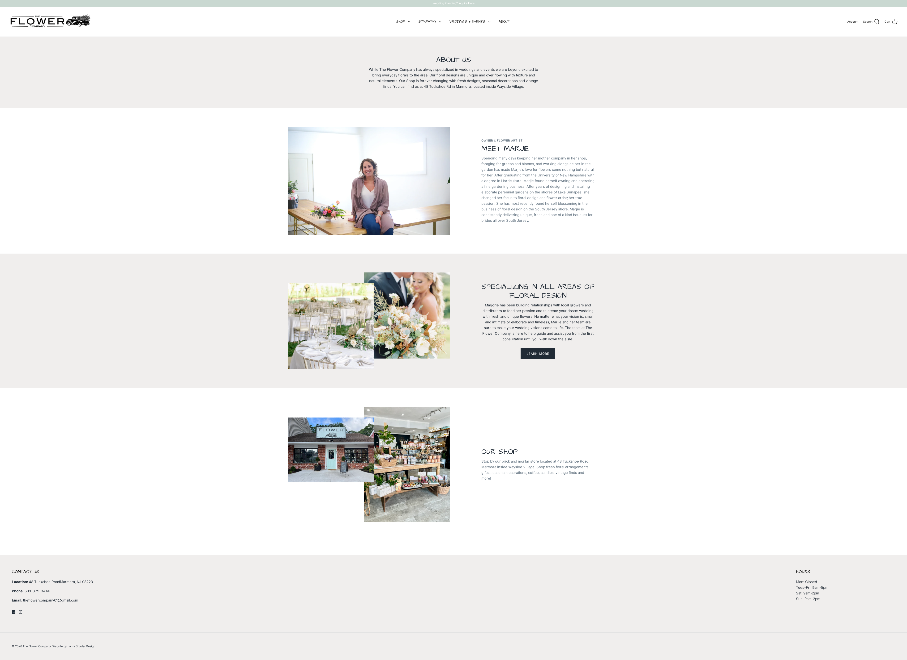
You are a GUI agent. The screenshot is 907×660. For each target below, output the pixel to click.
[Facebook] (13, 612)
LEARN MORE (538, 353)
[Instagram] (20, 612)
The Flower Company (37, 646)
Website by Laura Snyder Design (73, 646)
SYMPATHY (427, 21)
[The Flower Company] (50, 22)
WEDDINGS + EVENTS (467, 21)
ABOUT (504, 21)
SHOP (400, 21)
